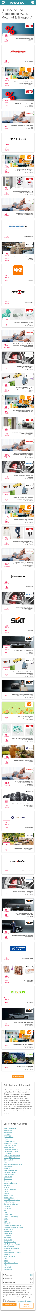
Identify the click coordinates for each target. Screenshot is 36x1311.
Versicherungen (9, 1229)
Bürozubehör (8, 1233)
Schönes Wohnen (9, 1202)
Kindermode (7, 1135)
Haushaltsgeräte (9, 1147)
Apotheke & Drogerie (10, 1183)
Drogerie (6, 1187)
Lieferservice (8, 1179)
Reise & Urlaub (8, 1160)
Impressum (28, 1301)
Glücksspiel (7, 1223)
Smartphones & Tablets (11, 1151)
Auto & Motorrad (9, 1246)
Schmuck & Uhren (9, 1141)
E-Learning (7, 1235)
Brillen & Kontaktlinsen (11, 1263)
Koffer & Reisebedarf (10, 1170)
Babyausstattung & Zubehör (12, 1252)
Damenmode (8, 1133)
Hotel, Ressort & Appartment (13, 1164)
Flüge (5, 1162)
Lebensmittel (8, 1177)
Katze (5, 1212)
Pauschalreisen (8, 1166)
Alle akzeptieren (9, 1305)
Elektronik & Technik (10, 1145)
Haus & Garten (8, 1196)
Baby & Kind (7, 1250)
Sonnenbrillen (8, 1267)
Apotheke (7, 1185)
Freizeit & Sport (8, 1214)
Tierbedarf (7, 1206)
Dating (6, 1261)
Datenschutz (20, 1301)
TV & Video (7, 1154)
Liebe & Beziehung (10, 1256)
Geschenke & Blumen (10, 1271)
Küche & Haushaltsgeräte (12, 1200)
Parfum (6, 1191)
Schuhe (6, 1139)
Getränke (7, 1181)
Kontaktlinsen (8, 1269)
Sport (5, 1221)
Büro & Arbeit (8, 1231)
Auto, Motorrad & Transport (12, 1244)
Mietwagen (7, 1168)
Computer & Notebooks (11, 1149)
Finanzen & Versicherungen (12, 1225)
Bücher (6, 1219)
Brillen (6, 1265)
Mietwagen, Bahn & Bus (11, 1248)
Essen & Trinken (9, 1175)
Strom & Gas (8, 1240)
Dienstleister (7, 1238)
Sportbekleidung (9, 1137)
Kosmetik (6, 1193)
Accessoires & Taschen (11, 1143)
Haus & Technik (9, 1198)
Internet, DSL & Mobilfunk (12, 1158)
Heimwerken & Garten (11, 1204)
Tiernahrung (7, 1208)
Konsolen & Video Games (12, 1156)
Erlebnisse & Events (10, 1172)
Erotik (5, 1259)
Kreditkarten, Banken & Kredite (13, 1227)
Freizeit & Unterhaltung (11, 1217)
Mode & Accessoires (10, 1128)
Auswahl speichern (26, 1306)
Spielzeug (7, 1254)
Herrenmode (8, 1130)
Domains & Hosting (10, 1242)
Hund (5, 1210)
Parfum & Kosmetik (10, 1189)
